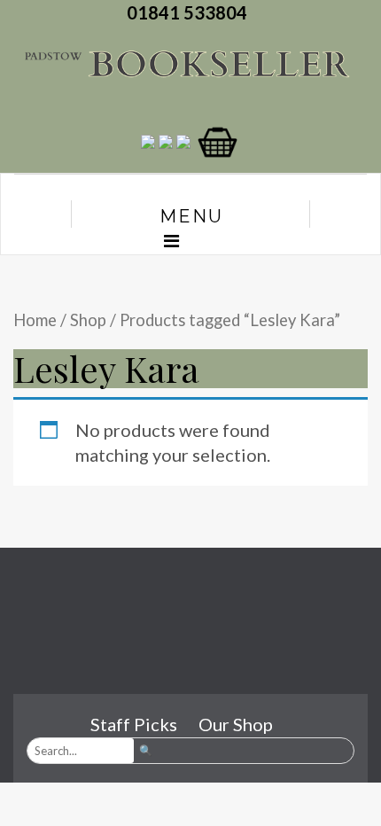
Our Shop (235, 724)
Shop (88, 320)
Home (35, 320)
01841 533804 (190, 12)
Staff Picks (133, 724)
